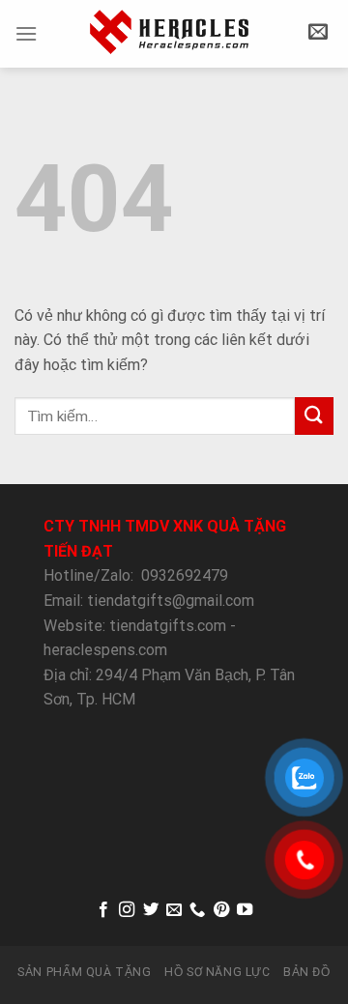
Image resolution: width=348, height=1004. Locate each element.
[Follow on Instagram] (126, 910)
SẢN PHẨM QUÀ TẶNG (84, 972)
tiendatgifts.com (167, 626)
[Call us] (197, 910)
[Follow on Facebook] (102, 910)
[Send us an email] (174, 910)
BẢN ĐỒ (307, 972)
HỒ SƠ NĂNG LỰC (217, 972)
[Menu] (26, 33)
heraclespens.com (105, 650)
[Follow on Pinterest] (221, 910)
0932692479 (184, 575)
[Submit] (314, 416)
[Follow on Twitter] (150, 910)
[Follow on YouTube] (244, 910)
